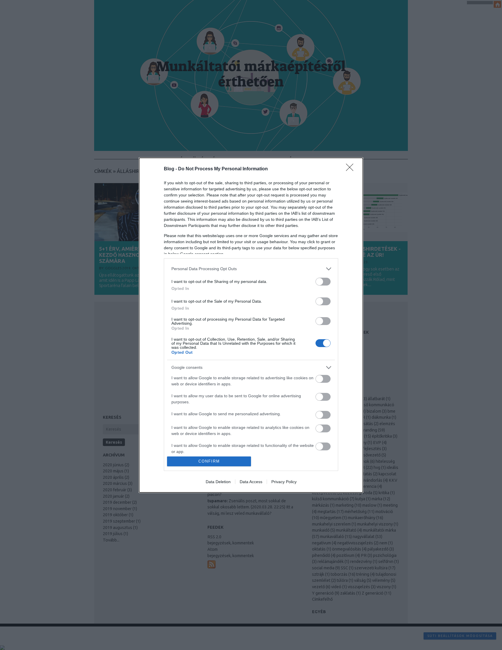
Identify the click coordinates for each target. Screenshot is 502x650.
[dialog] (251, 325)
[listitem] (251, 269)
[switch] (323, 282)
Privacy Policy (284, 481)
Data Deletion (218, 481)
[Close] (351, 169)
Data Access (251, 481)
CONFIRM (209, 461)
